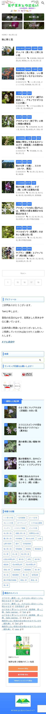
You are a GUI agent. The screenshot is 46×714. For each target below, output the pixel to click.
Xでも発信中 (8, 342)
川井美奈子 (20, 606)
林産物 (24, 61)
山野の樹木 (8, 544)
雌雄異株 (15, 575)
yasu (17, 629)
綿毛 (29, 559)
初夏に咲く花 (20, 533)
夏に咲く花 (8, 538)
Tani (17, 601)
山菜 (39, 538)
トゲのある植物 (35, 106)
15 (18, 282)
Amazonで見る (23, 668)
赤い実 (37, 570)
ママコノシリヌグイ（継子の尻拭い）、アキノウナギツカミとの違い (29, 100)
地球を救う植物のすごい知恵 (21, 661)
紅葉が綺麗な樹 (9, 559)
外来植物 (33, 58)
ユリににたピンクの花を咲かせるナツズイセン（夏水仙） (29, 427)
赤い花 (6, 575)
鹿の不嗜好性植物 (32, 219)
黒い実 (28, 261)
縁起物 (21, 174)
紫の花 (22, 129)
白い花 (29, 61)
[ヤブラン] (8, 258)
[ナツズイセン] (10, 434)
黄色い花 (34, 580)
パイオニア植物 (19, 528)
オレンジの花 (8, 523)
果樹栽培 (38, 549)
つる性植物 (21, 518)
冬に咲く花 (8, 533)
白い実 (6, 554)
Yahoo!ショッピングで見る (23, 680)
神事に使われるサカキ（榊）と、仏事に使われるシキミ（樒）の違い (29, 479)
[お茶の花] (8, 54)
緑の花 (37, 559)
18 (38, 282)
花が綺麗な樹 (17, 564)
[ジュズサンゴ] (10, 503)
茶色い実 (39, 129)
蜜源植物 (27, 570)
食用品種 (35, 575)
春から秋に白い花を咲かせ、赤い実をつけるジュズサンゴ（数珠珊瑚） (29, 496)
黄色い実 (23, 580)
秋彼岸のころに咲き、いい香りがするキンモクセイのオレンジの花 (29, 76)
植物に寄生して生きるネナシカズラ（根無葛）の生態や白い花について (29, 145)
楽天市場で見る (23, 674)
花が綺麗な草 (28, 108)
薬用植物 (38, 195)
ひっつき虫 (33, 518)
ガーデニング (22, 523)
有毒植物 (19, 549)
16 (25, 282)
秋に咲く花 (37, 61)
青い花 (25, 575)
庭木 (17, 544)
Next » (23, 273)
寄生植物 (33, 151)
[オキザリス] (10, 468)
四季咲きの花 (34, 533)
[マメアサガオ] (10, 417)
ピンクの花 (33, 528)
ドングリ (7, 528)
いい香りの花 (35, 82)
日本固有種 (33, 127)
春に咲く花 (8, 549)
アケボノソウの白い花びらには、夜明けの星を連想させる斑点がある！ (29, 211)
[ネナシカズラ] (8, 144)
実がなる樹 (30, 538)
